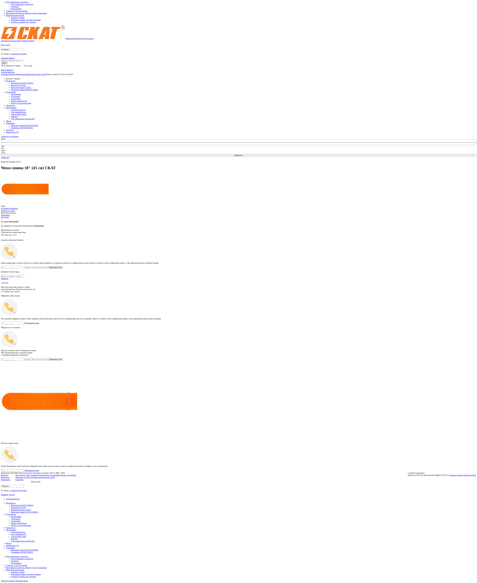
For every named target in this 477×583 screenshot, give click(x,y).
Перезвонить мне (31, 323)
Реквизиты (5, 480)
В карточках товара (12, 66)
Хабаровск (5, 215)
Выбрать (4, 279)
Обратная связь (21, 581)
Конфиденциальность (40, 475)
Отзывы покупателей (43, 477)
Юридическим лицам (15, 15)
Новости (4, 475)
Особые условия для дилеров (23, 22)
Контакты (5, 477)
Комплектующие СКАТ (36, 74)
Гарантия (15, 6)
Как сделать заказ (22, 475)
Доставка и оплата (23, 477)
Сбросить (5, 158)
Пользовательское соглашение (63, 475)
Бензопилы (21, 74)
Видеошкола (16, 9)
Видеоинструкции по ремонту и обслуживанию (26, 13)
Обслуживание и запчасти (17, 2)
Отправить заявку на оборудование (26, 20)
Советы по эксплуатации (16, 11)
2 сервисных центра (18, 54)
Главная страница (8, 74)
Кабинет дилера (17, 18)
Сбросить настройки (10, 136)
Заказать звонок (7, 58)
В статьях (28, 66)
